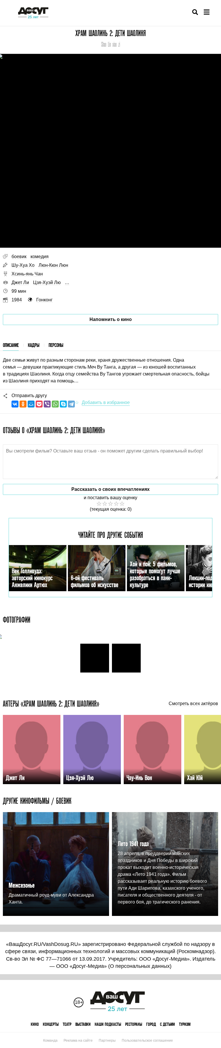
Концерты (51, 1024)
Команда (50, 1040)
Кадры (33, 345)
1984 (17, 299)
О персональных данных (140, 966)
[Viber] (47, 404)
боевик (19, 256)
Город (151, 1024)
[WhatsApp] (55, 404)
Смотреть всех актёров (193, 703)
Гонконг (44, 299)
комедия (40, 256)
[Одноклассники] (23, 404)
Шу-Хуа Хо (23, 265)
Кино (35, 1024)
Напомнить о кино (110, 319)
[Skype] (63, 404)
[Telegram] (71, 404)
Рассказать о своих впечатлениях (110, 489)
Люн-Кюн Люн (53, 265)
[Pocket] (39, 404)
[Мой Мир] (31, 404)
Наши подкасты (108, 1024)
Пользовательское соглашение (147, 1040)
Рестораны (133, 1024)
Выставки (83, 1024)
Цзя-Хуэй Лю (47, 282)
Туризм (184, 1024)
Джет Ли (20, 282)
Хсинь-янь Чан (27, 273)
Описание (11, 345)
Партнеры (107, 1040)
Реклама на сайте (78, 1040)
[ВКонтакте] (15, 404)
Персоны (56, 345)
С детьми (167, 1024)
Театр (67, 1024)
